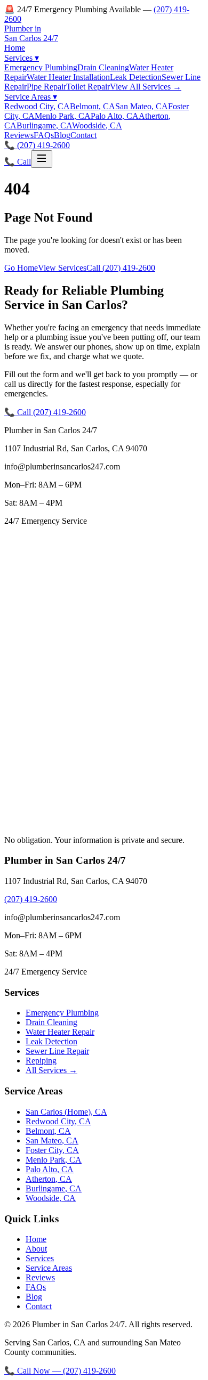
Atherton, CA (49, 1178)
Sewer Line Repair (57, 1051)
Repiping (41, 1060)
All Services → (51, 1070)
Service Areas (30, 96)
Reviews (19, 135)
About (36, 1248)
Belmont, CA (92, 106)
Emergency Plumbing (40, 67)
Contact (83, 135)
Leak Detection (136, 77)
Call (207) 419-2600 (120, 267)
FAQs (44, 135)
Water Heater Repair (60, 1031)
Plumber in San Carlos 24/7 (31, 33)
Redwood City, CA (37, 106)
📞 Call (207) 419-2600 (45, 412)
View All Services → (145, 86)
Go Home (21, 267)
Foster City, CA (52, 1150)
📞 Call (17, 161)
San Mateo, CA (141, 106)
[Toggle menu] (41, 159)
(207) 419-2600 (30, 899)
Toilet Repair (88, 86)
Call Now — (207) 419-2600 (60, 1370)
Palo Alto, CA (115, 115)
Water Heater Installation (68, 77)
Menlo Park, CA (63, 115)
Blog (62, 135)
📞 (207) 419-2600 (37, 145)
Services (21, 57)
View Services (62, 267)
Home (14, 47)
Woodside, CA (97, 125)
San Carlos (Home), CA (66, 1111)
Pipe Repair (46, 86)
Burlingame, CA (44, 125)
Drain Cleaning (103, 67)
